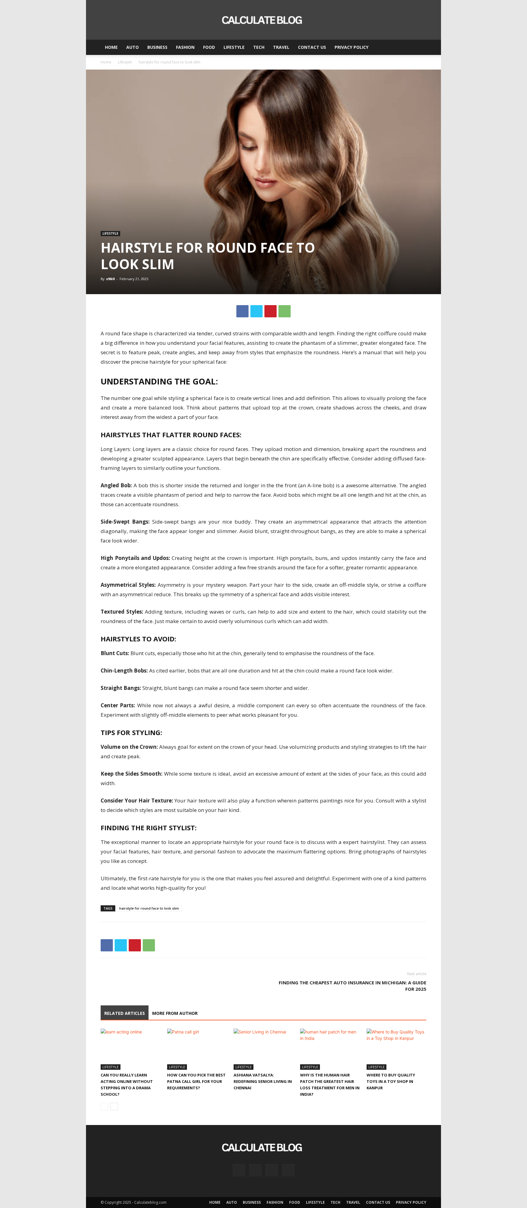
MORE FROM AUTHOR (175, 1013)
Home (111, 47)
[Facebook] (242, 311)
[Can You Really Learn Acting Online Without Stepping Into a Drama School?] (130, 1049)
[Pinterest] (270, 311)
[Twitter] (256, 311)
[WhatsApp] (284, 311)
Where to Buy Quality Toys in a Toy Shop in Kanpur (391, 1081)
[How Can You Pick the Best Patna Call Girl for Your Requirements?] (197, 1049)
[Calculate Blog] (263, 20)
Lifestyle (234, 47)
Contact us (312, 47)
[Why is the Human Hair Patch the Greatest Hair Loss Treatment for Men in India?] (330, 1049)
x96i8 (110, 278)
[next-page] (114, 1106)
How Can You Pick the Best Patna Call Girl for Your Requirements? (196, 1081)
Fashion (185, 47)
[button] (419, 48)
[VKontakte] (272, 1170)
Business (157, 47)
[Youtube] (288, 1170)
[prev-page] (104, 1106)
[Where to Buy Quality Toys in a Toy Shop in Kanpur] (396, 1049)
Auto (132, 47)
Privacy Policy (351, 47)
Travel (281, 47)
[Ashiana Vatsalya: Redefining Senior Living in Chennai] (263, 1049)
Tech (258, 47)
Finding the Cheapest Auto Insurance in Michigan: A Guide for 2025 (352, 985)
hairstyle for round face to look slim (149, 908)
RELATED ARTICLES (124, 1013)
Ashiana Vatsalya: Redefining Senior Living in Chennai (263, 1081)
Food (209, 47)
